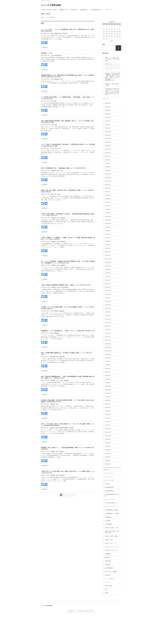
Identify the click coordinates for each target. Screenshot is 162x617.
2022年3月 (108, 290)
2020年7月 (108, 361)
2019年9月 (108, 397)
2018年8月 (108, 442)
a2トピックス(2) (109, 480)
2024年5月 (108, 198)
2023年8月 (108, 230)
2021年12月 (108, 301)
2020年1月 (108, 382)
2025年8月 (108, 145)
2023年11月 (108, 220)
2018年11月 (108, 432)
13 (114, 31)
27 (114, 36)
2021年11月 (108, 305)
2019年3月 (108, 418)
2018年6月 (108, 450)
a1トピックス (108, 476)
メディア (107, 582)
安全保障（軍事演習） (63, 427)
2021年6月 (108, 322)
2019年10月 (108, 393)
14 (117, 31)
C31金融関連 (108, 524)
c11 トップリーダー (110, 499)
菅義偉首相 (62, 265)
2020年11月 (108, 347)
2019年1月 (108, 425)
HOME (42, 17)
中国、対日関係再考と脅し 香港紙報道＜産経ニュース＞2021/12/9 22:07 (63, 168)
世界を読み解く (109, 585)
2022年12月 (108, 259)
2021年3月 (108, 333)
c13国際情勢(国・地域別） (112, 510)
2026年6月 (108, 110)
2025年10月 (108, 138)
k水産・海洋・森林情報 (111, 571)
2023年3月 (108, 248)
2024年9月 (108, 184)
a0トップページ (109, 473)
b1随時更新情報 (109, 491)
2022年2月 (108, 294)
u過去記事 (107, 575)
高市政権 (65, 33)
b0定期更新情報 (109, 487)
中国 (52, 124)
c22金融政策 (108, 517)
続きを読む (45, 47)
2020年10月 (108, 351)
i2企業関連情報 (109, 568)
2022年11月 (108, 262)
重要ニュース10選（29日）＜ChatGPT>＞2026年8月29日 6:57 (112, 59)
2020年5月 (108, 368)
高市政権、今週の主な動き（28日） (112, 84)
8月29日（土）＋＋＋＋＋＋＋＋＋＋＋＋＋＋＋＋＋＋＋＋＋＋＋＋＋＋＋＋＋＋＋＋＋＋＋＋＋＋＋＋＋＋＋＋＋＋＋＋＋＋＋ (112, 66)
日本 (55, 101)
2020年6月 (108, 365)
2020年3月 (108, 375)
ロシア (52, 148)
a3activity (107, 483)
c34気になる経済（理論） (112, 536)
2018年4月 (108, 457)
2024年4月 (108, 202)
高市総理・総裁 (58, 55)
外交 (52, 33)
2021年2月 (108, 336)
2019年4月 (108, 414)
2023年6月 (108, 237)
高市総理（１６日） (47, 53)
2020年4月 (108, 372)
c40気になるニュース (110, 543)
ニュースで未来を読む (51, 5)
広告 (106, 589)
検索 (118, 47)
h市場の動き (108, 561)
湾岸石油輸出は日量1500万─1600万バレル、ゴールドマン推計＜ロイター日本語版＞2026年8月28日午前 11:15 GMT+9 (112, 91)
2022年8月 (108, 273)
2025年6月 (108, 152)
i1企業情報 (108, 564)
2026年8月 (108, 103)
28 (117, 36)
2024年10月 (108, 181)
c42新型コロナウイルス (111, 550)
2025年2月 (108, 167)
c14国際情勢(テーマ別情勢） (112, 513)
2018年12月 (108, 428)
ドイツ (57, 380)
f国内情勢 (52, 17)
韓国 (59, 194)
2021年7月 (108, 319)
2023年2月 (108, 251)
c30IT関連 (107, 520)
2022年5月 (108, 283)
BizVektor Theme (81, 612)
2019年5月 (108, 411)
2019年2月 (108, 421)
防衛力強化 (62, 217)
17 (106, 33)
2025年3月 (108, 163)
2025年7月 (108, 149)
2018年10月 (108, 435)
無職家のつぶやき (58, 33)
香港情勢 (61, 451)
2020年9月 (108, 354)
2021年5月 (108, 326)
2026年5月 (108, 114)
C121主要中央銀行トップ (111, 503)
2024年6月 (108, 195)
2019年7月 (108, 404)
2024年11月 (108, 177)
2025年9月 (108, 142)
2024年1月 (108, 213)
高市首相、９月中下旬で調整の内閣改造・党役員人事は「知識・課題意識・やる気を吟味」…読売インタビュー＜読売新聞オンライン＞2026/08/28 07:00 (112, 77)
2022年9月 (108, 269)
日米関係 (71, 427)
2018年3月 (108, 460)
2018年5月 (108, 453)
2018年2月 (108, 464)
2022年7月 (108, 276)
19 (111, 33)
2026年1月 (108, 128)
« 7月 (111, 41)
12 (111, 31)
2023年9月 (108, 227)
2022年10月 (108, 266)
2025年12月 (108, 131)
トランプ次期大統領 (55, 79)
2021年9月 (108, 312)
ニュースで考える (109, 578)
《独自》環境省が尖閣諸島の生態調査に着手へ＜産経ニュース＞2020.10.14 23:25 (66, 285)
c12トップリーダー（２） (112, 506)
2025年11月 (108, 135)
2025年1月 (108, 170)
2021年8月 (108, 315)
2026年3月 (108, 121)
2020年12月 (108, 343)
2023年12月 (108, 216)
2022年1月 (108, 298)
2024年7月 (108, 191)
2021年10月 (108, 308)
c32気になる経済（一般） (112, 527)
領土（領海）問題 (64, 287)
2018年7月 (108, 446)
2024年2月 (108, 209)
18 (109, 33)
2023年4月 (108, 244)
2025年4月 (108, 160)
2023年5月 (108, 241)
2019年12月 (108, 386)
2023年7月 (108, 234)
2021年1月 (108, 340)
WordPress (73, 612)
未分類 (106, 592)
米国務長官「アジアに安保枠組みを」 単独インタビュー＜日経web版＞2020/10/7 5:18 (67, 330)
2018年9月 (108, 439)
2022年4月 (108, 287)
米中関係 (56, 311)
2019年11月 (108, 389)
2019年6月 (108, 407)
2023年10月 (108, 223)
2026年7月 (108, 107)
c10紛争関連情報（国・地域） (112, 495)
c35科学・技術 (109, 539)
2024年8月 (108, 188)
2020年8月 (108, 358)
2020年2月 (108, 379)
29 (119, 36)
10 (106, 31)
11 (109, 31)
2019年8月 (108, 400)
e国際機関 (107, 554)
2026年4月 (108, 117)
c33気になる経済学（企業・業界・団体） (112, 531)
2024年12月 (108, 174)
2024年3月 (108, 206)
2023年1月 (108, 255)
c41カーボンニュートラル (112, 546)
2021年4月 (108, 329)
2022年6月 (108, 280)
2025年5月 (108, 156)
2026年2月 (108, 124)
